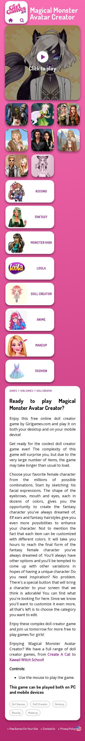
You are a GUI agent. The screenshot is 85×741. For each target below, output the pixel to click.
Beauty (16, 712)
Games (13, 390)
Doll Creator (44, 390)
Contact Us (49, 728)
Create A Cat (59, 654)
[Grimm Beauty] (16, 140)
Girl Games (26, 390)
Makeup (33, 712)
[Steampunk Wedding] (16, 165)
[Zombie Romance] (16, 114)
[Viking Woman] (68, 140)
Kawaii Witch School (26, 659)
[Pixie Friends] (42, 114)
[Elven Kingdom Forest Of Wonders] (68, 114)
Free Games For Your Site (24, 728)
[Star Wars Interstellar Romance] (42, 140)
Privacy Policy (67, 728)
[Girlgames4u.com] (10, 20)
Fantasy (59, 704)
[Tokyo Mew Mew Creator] (42, 165)
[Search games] (22, 20)
